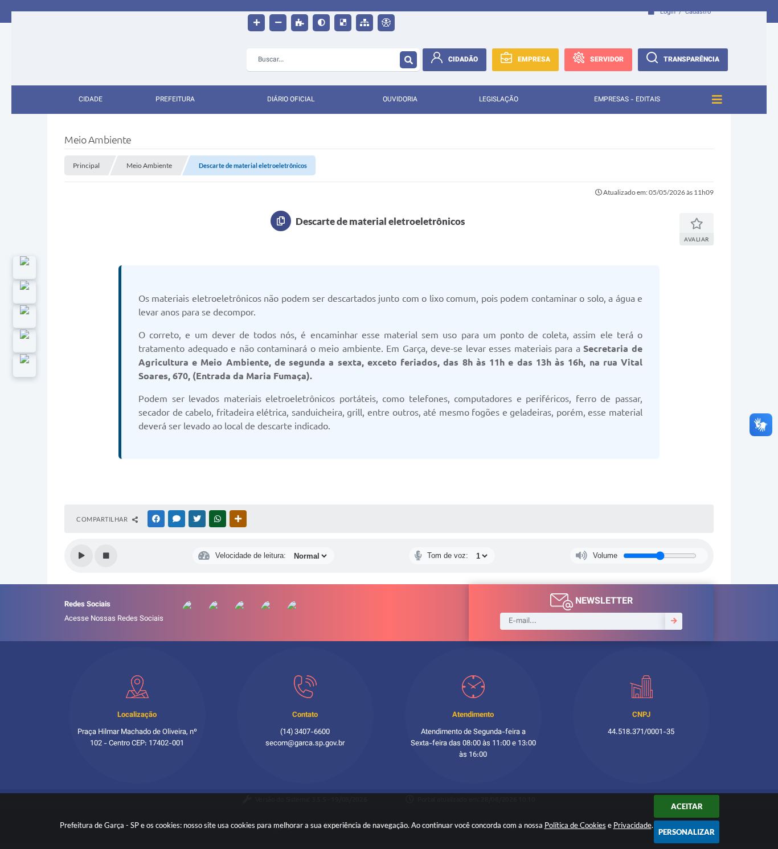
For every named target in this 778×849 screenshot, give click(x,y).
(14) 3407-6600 (305, 732)
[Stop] (106, 555)
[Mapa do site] (364, 22)
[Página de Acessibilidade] (386, 22)
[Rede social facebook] (24, 365)
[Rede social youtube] (24, 316)
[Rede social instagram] (24, 341)
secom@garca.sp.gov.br (305, 743)
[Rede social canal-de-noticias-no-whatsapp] (24, 292)
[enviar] (673, 621)
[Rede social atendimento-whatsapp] (24, 267)
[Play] (81, 555)
